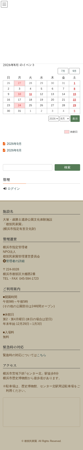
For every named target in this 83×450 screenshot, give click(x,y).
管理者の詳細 (15, 261)
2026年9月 (14, 143)
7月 (63, 71)
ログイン (14, 188)
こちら (41, 355)
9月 (74, 71)
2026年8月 (14, 150)
